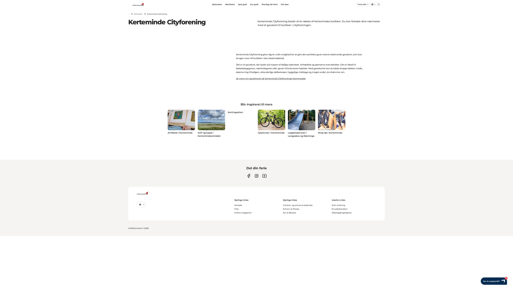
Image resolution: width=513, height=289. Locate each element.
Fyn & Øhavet (289, 213)
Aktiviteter (230, 4)
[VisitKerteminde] (143, 193)
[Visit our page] (248, 176)
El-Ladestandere (339, 209)
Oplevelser (217, 4)
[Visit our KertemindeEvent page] (264, 176)
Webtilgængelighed (341, 213)
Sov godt (254, 4)
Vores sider (362, 4)
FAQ (236, 209)
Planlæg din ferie (270, 4)
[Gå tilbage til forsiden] (138, 4)
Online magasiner (243, 213)
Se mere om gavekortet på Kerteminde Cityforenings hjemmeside (271, 78)
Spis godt (242, 4)
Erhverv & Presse (291, 209)
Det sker (285, 4)
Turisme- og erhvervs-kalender (298, 205)
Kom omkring (338, 205)
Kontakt (238, 205)
